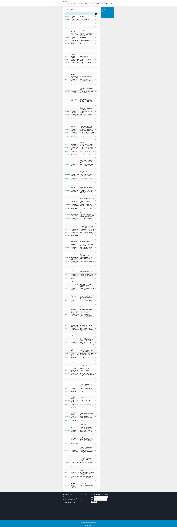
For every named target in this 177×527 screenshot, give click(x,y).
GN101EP (67, 91)
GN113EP (67, 132)
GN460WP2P (67, 416)
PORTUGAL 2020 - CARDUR (88, 523)
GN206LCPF (67, 278)
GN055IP (67, 62)
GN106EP (67, 111)
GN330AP (67, 357)
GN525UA (67, 437)
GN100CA (67, 76)
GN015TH (67, 43)
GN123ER (67, 186)
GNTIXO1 (67, 472)
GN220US (67, 308)
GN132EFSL (67, 214)
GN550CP (67, 443)
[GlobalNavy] (65, 1)
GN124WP (67, 190)
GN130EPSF (67, 204)
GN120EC (67, 164)
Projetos (86, 3)
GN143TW (67, 243)
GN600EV (67, 455)
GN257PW (67, 347)
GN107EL (67, 118)
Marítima (103, 9)
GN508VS (67, 426)
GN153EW (67, 261)
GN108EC (67, 121)
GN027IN (67, 46)
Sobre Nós (73, 3)
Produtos (103, 7)
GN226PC (67, 328)
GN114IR (66, 151)
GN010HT (67, 33)
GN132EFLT (67, 218)
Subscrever (94, 501)
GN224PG (67, 325)
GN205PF (67, 274)
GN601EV (67, 462)
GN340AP (67, 360)
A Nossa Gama (80, 3)
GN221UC (67, 314)
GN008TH (67, 30)
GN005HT (67, 26)
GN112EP (67, 129)
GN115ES (67, 157)
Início (69, 3)
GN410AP (67, 370)
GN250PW (67, 342)
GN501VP (67, 420)
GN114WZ (67, 154)
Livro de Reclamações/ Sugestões (69, 502)
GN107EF (67, 114)
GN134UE (67, 232)
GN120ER (67, 168)
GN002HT (67, 19)
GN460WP (67, 412)
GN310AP (67, 353)
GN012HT (67, 40)
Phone (92, 499)
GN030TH (67, 53)
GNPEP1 (66, 466)
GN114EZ (67, 139)
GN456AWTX (67, 400)
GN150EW (67, 247)
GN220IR (67, 304)
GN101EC (67, 79)
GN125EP (67, 195)
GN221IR (67, 311)
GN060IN (67, 66)
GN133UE (67, 229)
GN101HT (67, 98)
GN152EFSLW (67, 257)
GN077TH (67, 73)
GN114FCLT (67, 147)
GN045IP (67, 59)
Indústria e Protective (105, 13)
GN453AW (67, 388)
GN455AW (67, 396)
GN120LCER (67, 174)
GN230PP (67, 333)
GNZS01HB (67, 480)
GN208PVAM (67, 300)
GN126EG (67, 200)
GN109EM (67, 125)
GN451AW (67, 378)
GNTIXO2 (67, 476)
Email (92, 497)
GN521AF (67, 430)
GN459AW (67, 407)
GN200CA (67, 265)
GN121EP (67, 178)
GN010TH (67, 37)
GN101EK (67, 84)
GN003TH (67, 23)
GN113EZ (67, 136)
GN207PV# (67, 288)
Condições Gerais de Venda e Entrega (70, 498)
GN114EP (67, 144)
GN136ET (67, 235)
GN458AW (67, 404)
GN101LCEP (67, 105)
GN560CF (67, 450)
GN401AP (67, 367)
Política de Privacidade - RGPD (69, 499)
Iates (102, 11)
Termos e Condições (67, 496)
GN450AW (67, 373)
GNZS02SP (67, 485)
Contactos (91, 3)
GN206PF (67, 283)
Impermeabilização (104, 16)
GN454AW (67, 391)
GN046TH (67, 56)
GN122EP (67, 182)
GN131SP (67, 208)
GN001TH (67, 16)
